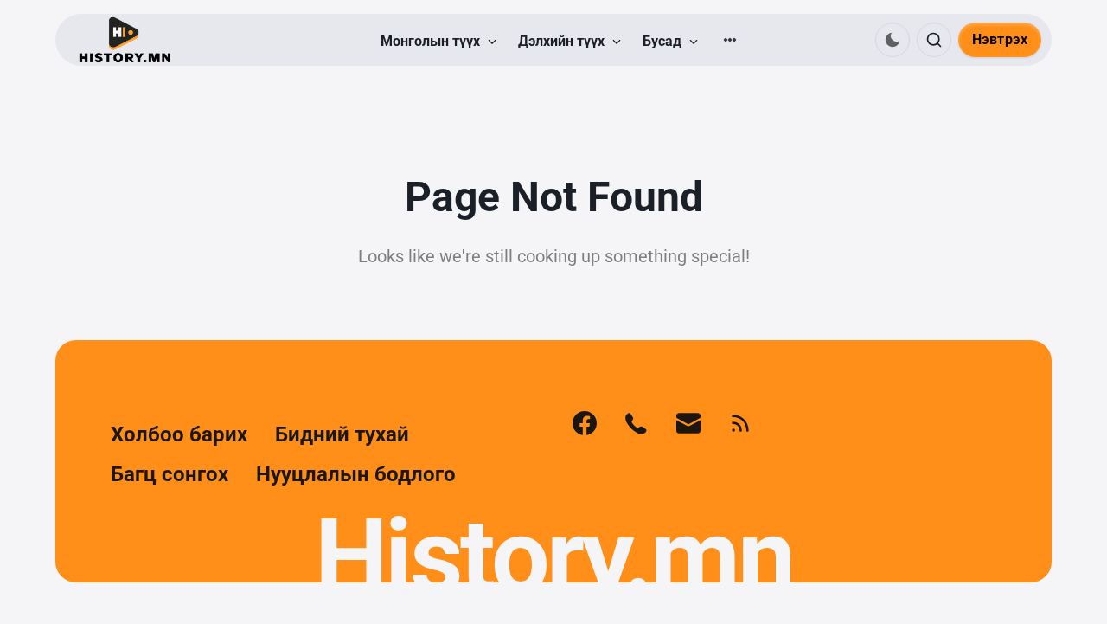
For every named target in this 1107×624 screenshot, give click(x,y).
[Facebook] (584, 423)
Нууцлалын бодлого (356, 474)
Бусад (664, 41)
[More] (729, 39)
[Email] (688, 423)
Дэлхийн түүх (563, 41)
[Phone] (636, 423)
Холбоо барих (179, 434)
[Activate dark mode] (892, 40)
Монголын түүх (432, 41)
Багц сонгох (169, 474)
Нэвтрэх (1000, 39)
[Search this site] (934, 40)
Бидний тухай (342, 434)
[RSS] (740, 423)
